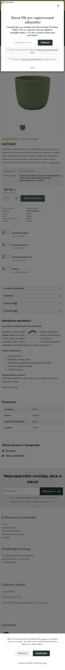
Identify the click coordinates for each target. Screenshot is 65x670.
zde (45, 663)
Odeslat (45, 42)
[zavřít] (58, 6)
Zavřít (32, 67)
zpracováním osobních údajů (31, 59)
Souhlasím (41, 653)
